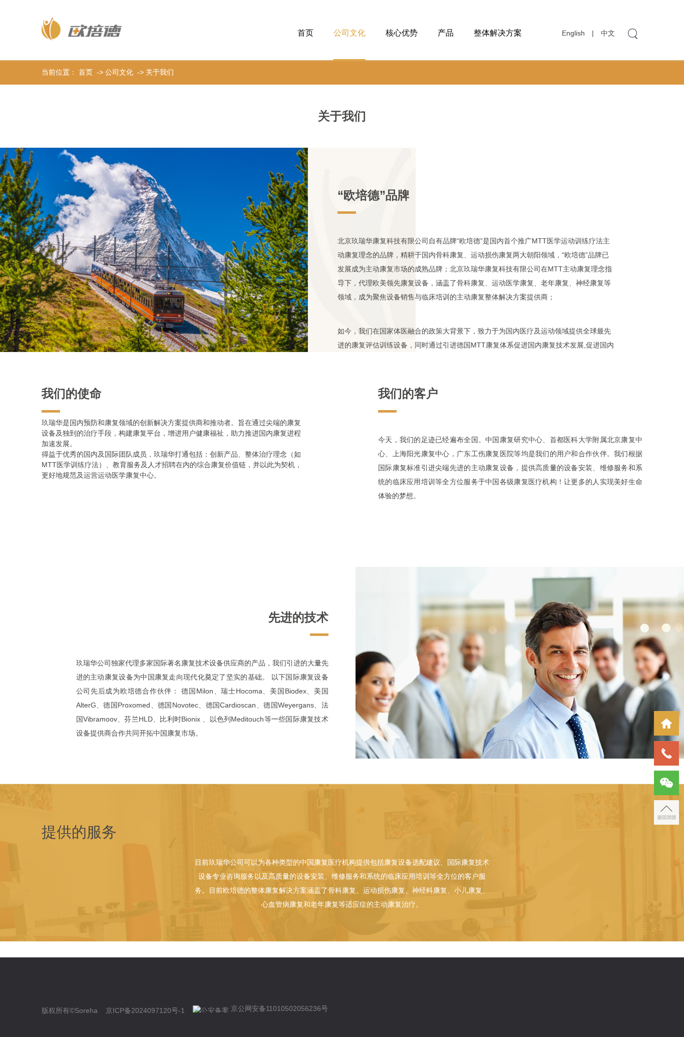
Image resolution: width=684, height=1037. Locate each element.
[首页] (666, 723)
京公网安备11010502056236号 (279, 1008)
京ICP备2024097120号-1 (145, 1010)
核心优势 (402, 33)
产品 (446, 33)
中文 (608, 33)
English (573, 33)
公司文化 (349, 33)
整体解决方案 (498, 33)
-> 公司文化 (114, 72)
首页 (305, 33)
